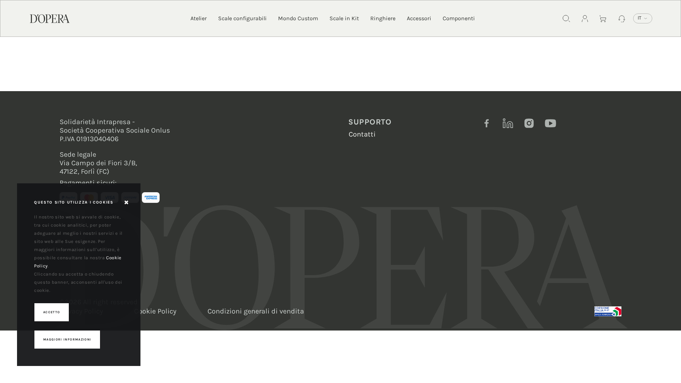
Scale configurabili (242, 18)
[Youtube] (550, 123)
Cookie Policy (155, 311)
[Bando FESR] (607, 311)
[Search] (566, 18)
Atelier (198, 18)
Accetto (51, 312)
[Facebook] (486, 123)
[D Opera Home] (50, 18)
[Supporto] (622, 18)
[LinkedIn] (508, 123)
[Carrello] (603, 18)
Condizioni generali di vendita (255, 311)
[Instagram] (529, 123)
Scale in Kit (344, 18)
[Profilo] (585, 18)
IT (639, 18)
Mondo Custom (298, 18)
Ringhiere (382, 18)
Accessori (419, 18)
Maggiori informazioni (67, 339)
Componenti (459, 18)
